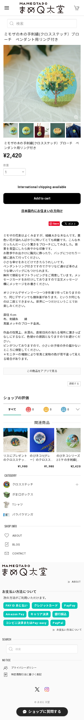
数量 (6, 165)
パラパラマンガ (22, 514)
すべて (12, 409)
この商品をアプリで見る (42, 371)
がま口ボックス (22, 494)
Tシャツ (17, 504)
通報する (74, 383)
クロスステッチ (22, 484)
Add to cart (42, 198)
